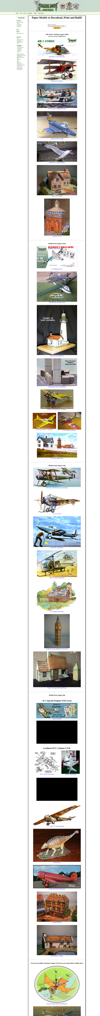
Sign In (17, 29)
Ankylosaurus (57, 862)
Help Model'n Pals (20, 42)
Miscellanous (41, 13)
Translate (25, 6)
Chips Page (19, 62)
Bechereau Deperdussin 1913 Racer (57, 409)
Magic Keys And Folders (21, 55)
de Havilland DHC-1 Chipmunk (44, 429)
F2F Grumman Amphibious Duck (57, 108)
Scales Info (19, 59)
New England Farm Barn (57, 611)
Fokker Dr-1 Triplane (57, 81)
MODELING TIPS (20, 54)
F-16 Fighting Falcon (57, 269)
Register (18, 31)
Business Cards (19, 63)
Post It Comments (20, 47)
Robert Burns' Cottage (57, 956)
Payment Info (19, 24)
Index (18, 58)
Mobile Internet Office (21, 57)
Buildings (30, 13)
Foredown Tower (56, 236)
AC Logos (19, 46)
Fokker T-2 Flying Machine (57, 826)
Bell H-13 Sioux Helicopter (57, 577)
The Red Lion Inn (57, 922)
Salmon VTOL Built (70, 774)
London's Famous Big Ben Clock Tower (57, 649)
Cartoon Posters (19, 67)
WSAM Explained (20, 39)
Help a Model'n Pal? (19, 33)
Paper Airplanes (19, 69)
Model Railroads (20, 68)
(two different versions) (69, 430)
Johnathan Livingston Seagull (57, 162)
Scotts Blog (19, 40)
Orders (18, 23)
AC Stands (19, 49)
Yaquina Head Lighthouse (57, 355)
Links (18, 60)
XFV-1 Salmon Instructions (47, 774)
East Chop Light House (57, 458)
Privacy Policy (19, 66)
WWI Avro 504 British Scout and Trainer (57, 487)
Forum (18, 38)
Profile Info (19, 26)
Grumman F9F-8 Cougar (57, 139)
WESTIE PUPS (19, 56)
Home (17, 13)
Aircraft (25, 13)
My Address (19, 25)
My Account (18, 20)
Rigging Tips (19, 50)
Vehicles (35, 13)
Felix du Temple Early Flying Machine (57, 1004)
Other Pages (18, 37)
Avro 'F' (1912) (57, 513)
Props (18, 51)
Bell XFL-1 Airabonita (57, 547)
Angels (18, 43)
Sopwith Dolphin (56, 719)
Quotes (18, 61)
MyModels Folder (20, 22)
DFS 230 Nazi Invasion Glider (57, 302)
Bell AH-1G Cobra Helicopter (57, 56)
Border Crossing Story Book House (57, 688)
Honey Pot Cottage (57, 196)
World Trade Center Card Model (57, 387)
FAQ (21, 13)
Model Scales (19, 48)
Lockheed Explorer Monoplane (57, 889)
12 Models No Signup (21, 65)
